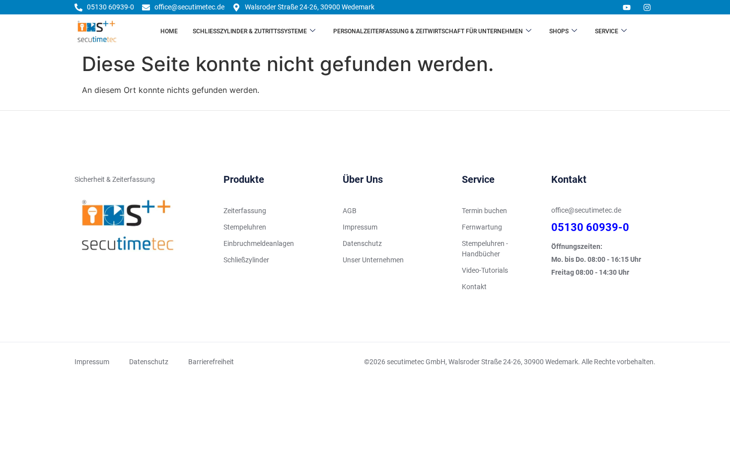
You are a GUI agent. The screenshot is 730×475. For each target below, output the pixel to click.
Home (169, 31)
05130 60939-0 (590, 227)
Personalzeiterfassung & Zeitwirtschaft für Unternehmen (428, 31)
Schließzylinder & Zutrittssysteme (250, 31)
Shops (559, 31)
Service (606, 31)
